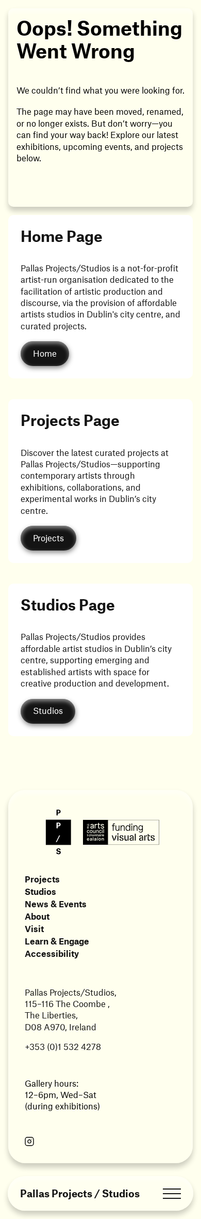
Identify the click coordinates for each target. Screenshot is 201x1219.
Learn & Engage (57, 941)
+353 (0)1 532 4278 (63, 1046)
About (37, 916)
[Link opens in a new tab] (29, 1142)
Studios (40, 891)
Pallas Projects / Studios (80, 1193)
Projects (42, 879)
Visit (34, 928)
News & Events (56, 903)
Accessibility (52, 953)
